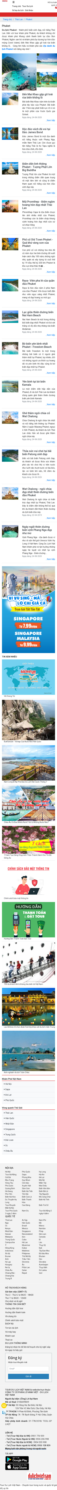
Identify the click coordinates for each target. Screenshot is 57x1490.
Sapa (7, 1089)
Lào (40, 1242)
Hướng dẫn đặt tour (14, 1308)
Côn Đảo (25, 1183)
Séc (40, 1259)
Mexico (25, 1228)
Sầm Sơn (26, 1188)
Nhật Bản (9, 1123)
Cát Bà (8, 1177)
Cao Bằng (26, 1205)
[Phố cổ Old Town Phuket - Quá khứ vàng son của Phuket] (10, 244)
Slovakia (42, 1262)
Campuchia (10, 1242)
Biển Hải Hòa (10, 1197)
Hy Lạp (8, 1262)
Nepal (24, 1273)
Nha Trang (9, 1180)
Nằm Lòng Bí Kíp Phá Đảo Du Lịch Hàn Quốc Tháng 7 (25, 782)
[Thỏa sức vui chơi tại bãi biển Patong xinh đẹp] (10, 455)
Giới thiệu (29, 10)
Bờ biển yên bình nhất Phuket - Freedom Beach (37, 345)
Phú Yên (8, 1194)
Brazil (24, 1226)
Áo (23, 1265)
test (40, 1273)
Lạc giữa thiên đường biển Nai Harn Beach (37, 314)
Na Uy (7, 1267)
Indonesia (9, 1251)
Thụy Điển (43, 1267)
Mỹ (40, 1223)
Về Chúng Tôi (9, 696)
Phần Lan (26, 1267)
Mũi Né (42, 1180)
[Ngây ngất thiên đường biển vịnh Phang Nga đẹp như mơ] (10, 531)
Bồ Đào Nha (44, 1253)
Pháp (41, 1231)
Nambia (42, 1228)
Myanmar (26, 1245)
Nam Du (25, 1211)
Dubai (24, 1248)
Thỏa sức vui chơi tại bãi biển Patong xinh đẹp (36, 452)
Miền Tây (42, 1183)
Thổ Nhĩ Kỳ (26, 1256)
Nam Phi (42, 1220)
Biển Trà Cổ (43, 1205)
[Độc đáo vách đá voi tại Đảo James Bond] (10, 133)
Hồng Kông (9, 1248)
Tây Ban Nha (44, 1251)
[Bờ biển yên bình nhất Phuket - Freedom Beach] (10, 348)
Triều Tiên (26, 1259)
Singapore (10, 1129)
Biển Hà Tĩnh (44, 1200)
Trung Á (8, 1278)
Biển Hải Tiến (27, 1191)
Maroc (41, 1226)
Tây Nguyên (44, 1194)
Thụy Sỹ (42, 1245)
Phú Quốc (9, 1100)
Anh (7, 1259)
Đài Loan (9, 1140)
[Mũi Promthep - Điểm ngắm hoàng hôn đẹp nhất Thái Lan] (10, 206)
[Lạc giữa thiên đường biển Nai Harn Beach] (10, 316)
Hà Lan (25, 1242)
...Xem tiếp (50, 120)
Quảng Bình (10, 1188)
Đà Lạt (8, 1095)
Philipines (26, 1253)
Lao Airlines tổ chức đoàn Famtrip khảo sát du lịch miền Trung (29, 1027)
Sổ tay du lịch (18, 10)
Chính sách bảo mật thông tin (16, 898)
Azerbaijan (43, 1265)
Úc (6, 1145)
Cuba (24, 1240)
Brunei (8, 1256)
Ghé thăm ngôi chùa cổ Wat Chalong (36, 415)
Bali (40, 1248)
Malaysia (9, 1237)
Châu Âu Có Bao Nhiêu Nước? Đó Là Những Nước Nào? (26, 822)
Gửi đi (28, 1376)
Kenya (7, 1228)
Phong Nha (26, 1177)
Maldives (25, 1251)
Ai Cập (24, 1220)
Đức (23, 1237)
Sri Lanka (43, 1270)
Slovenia (25, 1262)
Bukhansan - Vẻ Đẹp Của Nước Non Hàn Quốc (22, 741)
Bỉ (40, 1240)
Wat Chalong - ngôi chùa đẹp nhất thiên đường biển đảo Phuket (38, 492)
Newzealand (27, 1234)
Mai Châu (43, 1186)
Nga (6, 1223)
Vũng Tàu (9, 1183)
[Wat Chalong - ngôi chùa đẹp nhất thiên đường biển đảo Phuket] (10, 493)
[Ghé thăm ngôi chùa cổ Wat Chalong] (10, 417)
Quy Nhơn (26, 1180)
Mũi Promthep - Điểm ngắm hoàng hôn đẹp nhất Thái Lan (38, 205)
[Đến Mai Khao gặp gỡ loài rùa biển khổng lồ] (10, 98)
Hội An (41, 1174)
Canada (42, 1237)
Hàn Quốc (9, 1118)
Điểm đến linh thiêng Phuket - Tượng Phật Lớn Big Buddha (37, 167)
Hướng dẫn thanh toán (15, 1312)
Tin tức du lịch (11, 1328)
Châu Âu (9, 1151)
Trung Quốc (10, 1134)
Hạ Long (42, 1172)
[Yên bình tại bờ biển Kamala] (10, 386)
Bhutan (42, 1256)
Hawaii (8, 1234)
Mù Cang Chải (45, 1197)
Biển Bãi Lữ (43, 1191)
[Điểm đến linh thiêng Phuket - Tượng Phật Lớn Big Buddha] (10, 168)
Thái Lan (19, 19)
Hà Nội (8, 1084)
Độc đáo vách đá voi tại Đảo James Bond (36, 130)
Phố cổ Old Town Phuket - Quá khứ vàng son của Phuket (37, 242)
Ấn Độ (7, 1253)
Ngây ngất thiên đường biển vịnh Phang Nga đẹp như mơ (37, 530)
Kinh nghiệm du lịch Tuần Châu (16, 1072)
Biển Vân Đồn (44, 1188)
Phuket (29, 19)
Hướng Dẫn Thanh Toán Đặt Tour (17, 939)
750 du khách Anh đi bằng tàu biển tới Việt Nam (23, 984)
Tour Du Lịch (27, 6)
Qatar (24, 1270)
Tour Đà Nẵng (10, 1174)
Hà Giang (9, 1191)
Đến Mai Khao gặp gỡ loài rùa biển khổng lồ (37, 96)
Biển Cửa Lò (27, 1197)
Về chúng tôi (10, 1316)
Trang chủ (16, 6)
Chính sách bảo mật (14, 1320)
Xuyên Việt (26, 1186)
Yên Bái (25, 1194)
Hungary (8, 1265)
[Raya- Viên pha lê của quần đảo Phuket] (10, 285)
